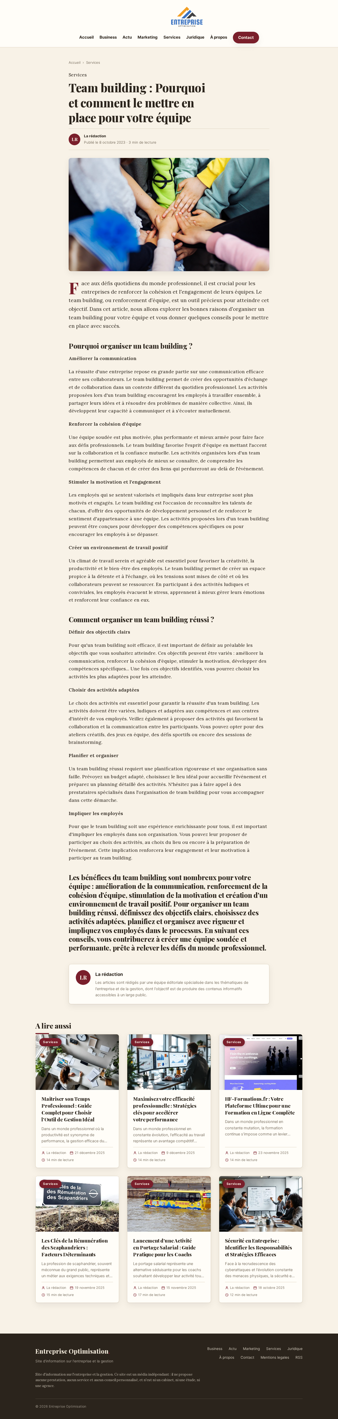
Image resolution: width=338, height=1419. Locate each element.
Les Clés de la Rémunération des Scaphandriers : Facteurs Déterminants (74, 1247)
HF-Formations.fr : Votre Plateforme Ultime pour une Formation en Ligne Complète (260, 1105)
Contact (246, 37)
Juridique (195, 37)
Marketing (148, 37)
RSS (299, 1357)
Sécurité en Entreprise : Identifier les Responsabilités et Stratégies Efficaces (258, 1247)
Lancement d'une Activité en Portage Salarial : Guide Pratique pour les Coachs (164, 1247)
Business (108, 37)
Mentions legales (275, 1357)
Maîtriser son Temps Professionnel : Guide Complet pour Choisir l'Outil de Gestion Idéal (67, 1109)
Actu (127, 37)
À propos (218, 37)
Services (171, 37)
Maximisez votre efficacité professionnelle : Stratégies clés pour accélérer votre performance (164, 1109)
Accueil (86, 37)
